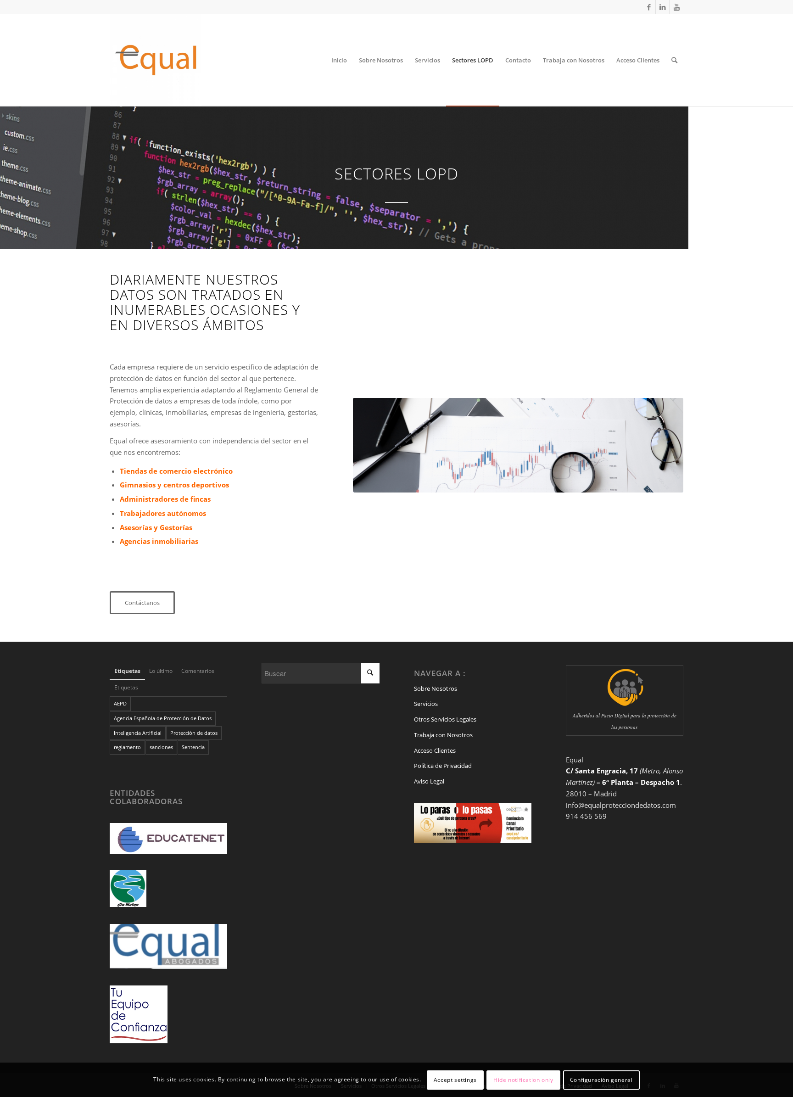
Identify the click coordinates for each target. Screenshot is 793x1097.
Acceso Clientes (435, 750)
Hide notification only (523, 1079)
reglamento (127, 747)
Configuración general (601, 1079)
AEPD (120, 703)
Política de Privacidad (443, 765)
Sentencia (193, 747)
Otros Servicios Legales (445, 719)
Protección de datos (194, 732)
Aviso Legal (429, 781)
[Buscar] (674, 60)
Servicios (426, 704)
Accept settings (455, 1079)
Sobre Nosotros (435, 688)
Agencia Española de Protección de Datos (163, 718)
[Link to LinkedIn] (662, 7)
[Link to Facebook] (648, 7)
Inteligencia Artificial (138, 732)
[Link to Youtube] (676, 7)
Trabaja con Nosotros (443, 735)
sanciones (161, 747)
